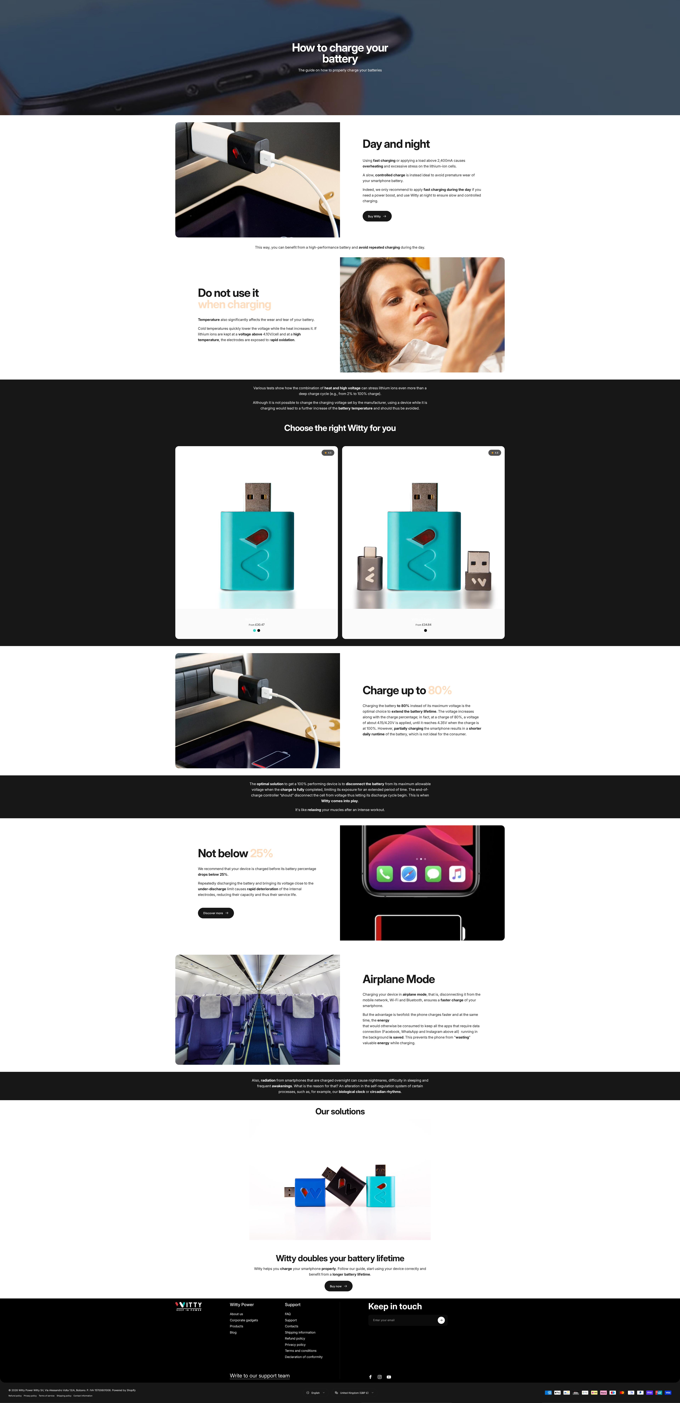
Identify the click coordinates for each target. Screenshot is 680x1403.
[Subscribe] (441, 1320)
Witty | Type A (256, 619)
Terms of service (47, 1395)
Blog (233, 1332)
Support (291, 1320)
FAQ (288, 1314)
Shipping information (300, 1332)
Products (236, 1326)
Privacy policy (295, 1344)
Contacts (291, 1326)
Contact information (82, 1395)
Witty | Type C (423, 619)
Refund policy (295, 1338)
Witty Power (257, 615)
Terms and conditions (300, 1351)
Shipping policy (64, 1395)
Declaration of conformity (304, 1357)
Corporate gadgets (244, 1320)
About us (236, 1314)
